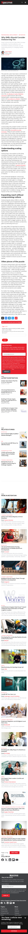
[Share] (6, 318)
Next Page (14, 852)
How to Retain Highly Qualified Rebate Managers (9, 434)
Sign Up (6, 371)
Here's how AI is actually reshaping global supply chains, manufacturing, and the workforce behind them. (13, 815)
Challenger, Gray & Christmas (11, 696)
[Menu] (25, 2)
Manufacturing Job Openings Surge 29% (12, 667)
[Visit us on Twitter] (6, 859)
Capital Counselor (21, 165)
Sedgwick (6, 582)
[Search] (22, 2)
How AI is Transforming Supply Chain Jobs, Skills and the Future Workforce (13, 809)
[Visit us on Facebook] (2, 859)
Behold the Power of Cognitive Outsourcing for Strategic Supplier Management (8, 463)
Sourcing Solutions (6, 450)
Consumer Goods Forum (10, 842)
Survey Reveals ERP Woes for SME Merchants (9, 443)
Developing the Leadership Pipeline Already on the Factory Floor (13, 637)
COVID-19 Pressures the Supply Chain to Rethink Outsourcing (8, 454)
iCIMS (5, 669)
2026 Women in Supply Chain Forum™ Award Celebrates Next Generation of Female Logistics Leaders (9, 409)
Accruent (6, 551)
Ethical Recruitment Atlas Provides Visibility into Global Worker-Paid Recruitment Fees (13, 839)
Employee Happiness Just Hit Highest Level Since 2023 (13, 722)
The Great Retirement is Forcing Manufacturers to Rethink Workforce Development (8, 391)
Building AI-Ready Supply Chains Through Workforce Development (8, 400)
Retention (22, 35)
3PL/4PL (3, 605)
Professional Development (9, 35)
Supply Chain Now (9, 812)
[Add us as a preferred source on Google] (16, 318)
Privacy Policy (17, 369)
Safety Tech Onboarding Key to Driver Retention (9, 381)
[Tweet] (12, 318)
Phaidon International (10, 782)
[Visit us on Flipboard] (13, 859)
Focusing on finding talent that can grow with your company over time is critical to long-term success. (14, 755)
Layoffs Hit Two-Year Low (8, 694)
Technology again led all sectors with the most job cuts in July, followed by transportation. (13, 698)
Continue (14, 931)
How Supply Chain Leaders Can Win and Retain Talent (12, 779)
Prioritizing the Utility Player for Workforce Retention (13, 750)
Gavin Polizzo (8, 51)
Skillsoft (6, 640)
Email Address (6, 351)
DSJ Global (7, 753)
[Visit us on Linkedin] (10, 859)
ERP (2, 441)
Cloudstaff (6, 54)
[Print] (2, 318)
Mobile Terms (8, 369)
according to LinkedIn (14, 99)
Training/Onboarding (7, 460)
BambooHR (7, 724)
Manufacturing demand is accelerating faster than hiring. (13, 671)
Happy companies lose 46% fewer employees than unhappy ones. (12, 727)
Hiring (2, 665)
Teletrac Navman (8, 520)
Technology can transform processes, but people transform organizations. (13, 584)
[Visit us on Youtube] (17, 859)
